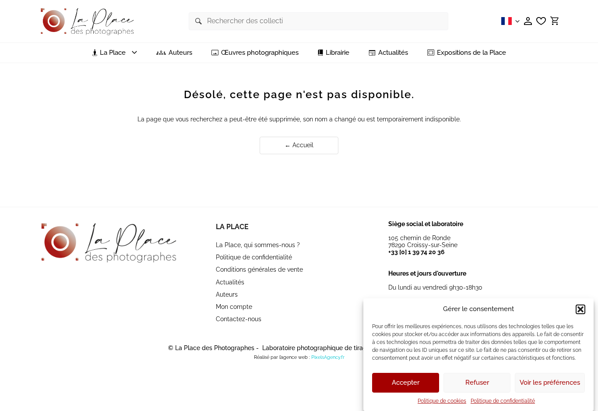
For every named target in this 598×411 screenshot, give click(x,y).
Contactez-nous (238, 318)
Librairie (337, 53)
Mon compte (234, 306)
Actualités (393, 53)
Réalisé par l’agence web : (282, 357)
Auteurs (180, 53)
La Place (232, 227)
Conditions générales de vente (259, 269)
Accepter (405, 383)
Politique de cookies (442, 401)
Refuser (477, 383)
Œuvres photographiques (260, 53)
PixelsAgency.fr (328, 357)
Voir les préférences (550, 383)
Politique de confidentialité (503, 401)
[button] (580, 309)
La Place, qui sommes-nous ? (258, 244)
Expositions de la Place (471, 53)
